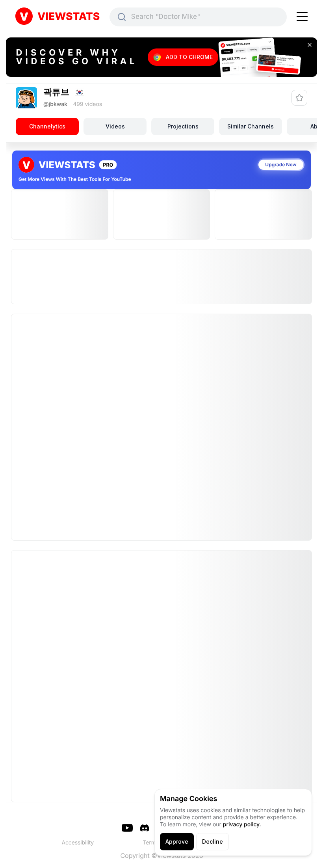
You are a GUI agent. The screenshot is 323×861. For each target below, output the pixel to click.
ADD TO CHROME (189, 57)
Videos (115, 126)
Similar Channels (250, 126)
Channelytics (47, 126)
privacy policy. (242, 824)
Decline (212, 841)
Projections (183, 126)
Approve (176, 841)
